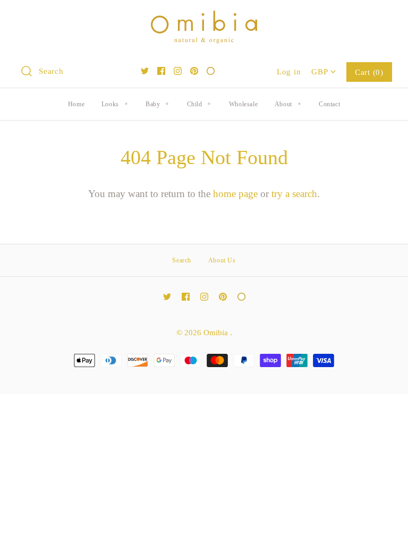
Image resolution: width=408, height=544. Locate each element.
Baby (157, 104)
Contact (329, 104)
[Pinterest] (194, 71)
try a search (294, 193)
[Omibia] (204, 18)
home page (235, 193)
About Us (222, 260)
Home (76, 104)
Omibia (216, 332)
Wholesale (243, 104)
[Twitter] (145, 71)
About (288, 104)
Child (199, 104)
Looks (114, 104)
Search (181, 260)
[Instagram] (178, 71)
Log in (289, 71)
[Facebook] (161, 71)
